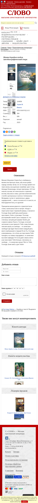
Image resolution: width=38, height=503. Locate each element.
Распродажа (7, 37)
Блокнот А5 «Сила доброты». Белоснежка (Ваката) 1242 (19, 378)
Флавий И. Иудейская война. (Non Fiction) (19, 413)
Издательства (19, 43)
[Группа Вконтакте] (2, 2)
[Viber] (12, 132)
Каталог (8, 451)
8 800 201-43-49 (29, 5)
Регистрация (14, 28)
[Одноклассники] (7, 132)
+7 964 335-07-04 (27, 7)
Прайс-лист (22, 41)
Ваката (19, 107)
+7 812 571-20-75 (18, 7)
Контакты (28, 2)
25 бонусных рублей (28, 256)
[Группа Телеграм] (5, 2)
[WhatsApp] (14, 132)
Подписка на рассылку (13, 35)
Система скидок (9, 39)
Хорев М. (20, 104)
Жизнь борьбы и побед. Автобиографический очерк (19, 349)
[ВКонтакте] (4, 132)
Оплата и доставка (19, 2)
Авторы (5, 43)
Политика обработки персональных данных (13, 465)
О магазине (10, 2)
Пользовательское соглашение (16, 460)
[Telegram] (9, 132)
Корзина (26, 28)
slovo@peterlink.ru (10, 448)
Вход (7, 28)
